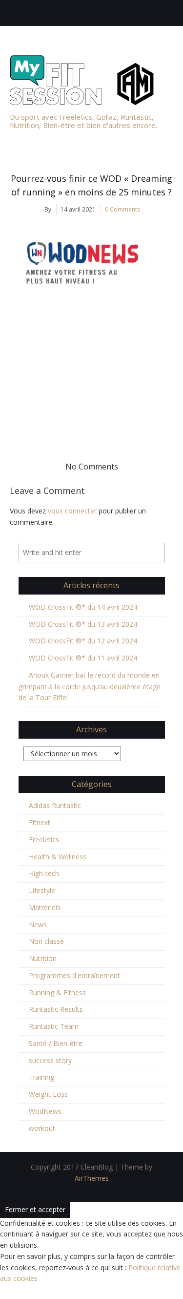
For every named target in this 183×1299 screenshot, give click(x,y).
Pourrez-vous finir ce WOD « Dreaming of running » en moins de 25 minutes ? (91, 185)
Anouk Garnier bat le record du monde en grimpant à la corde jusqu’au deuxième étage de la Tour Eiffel (90, 686)
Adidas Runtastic (55, 805)
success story (50, 1060)
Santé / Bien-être (55, 1043)
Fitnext (39, 822)
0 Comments (122, 209)
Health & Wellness (57, 856)
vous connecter (72, 510)
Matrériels (45, 907)
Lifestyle (42, 890)
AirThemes (92, 1178)
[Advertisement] (91, 372)
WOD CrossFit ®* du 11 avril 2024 (83, 657)
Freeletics (44, 839)
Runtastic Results (56, 1009)
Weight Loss (48, 1094)
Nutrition (43, 958)
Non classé (46, 941)
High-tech (44, 873)
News (38, 924)
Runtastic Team (54, 1026)
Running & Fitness (57, 992)
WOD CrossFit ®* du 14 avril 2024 (83, 607)
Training (41, 1077)
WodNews (45, 1111)
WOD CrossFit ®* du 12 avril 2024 (83, 640)
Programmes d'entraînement (74, 975)
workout (42, 1128)
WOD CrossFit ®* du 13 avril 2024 (83, 624)
